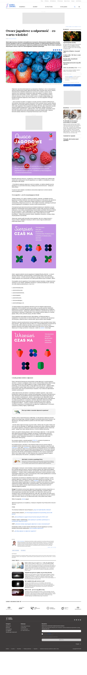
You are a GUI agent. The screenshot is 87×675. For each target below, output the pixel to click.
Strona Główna (68, 26)
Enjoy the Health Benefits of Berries (42, 509)
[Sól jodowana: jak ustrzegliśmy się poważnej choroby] (34, 575)
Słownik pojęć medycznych (11, 632)
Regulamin (36, 648)
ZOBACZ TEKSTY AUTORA (52, 547)
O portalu (13, 648)
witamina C (26, 447)
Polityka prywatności (27, 648)
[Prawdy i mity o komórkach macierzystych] (72, 60)
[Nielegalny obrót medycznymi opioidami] (72, 140)
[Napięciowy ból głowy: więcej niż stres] (72, 52)
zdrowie (42, 327)
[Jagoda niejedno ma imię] (72, 40)
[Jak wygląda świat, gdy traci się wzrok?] (34, 584)
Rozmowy (35, 6)
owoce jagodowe (15, 550)
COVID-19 (34, 440)
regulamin (71, 76)
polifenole (23, 550)
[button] (79, 6)
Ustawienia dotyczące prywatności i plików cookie (49, 648)
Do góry (77, 644)
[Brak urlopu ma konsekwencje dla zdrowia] (72, 63)
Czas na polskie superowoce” (36, 528)
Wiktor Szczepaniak (12, 38)
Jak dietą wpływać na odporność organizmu (25, 531)
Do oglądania (63, 6)
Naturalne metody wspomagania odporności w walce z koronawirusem (32, 524)
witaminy (36, 480)
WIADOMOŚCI (66, 107)
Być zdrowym (75, 26)
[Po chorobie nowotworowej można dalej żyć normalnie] (72, 122)
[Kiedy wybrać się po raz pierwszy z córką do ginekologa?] (34, 566)
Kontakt (7, 648)
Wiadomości (22, 6)
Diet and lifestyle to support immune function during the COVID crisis (31, 517)
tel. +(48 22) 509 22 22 (25, 630)
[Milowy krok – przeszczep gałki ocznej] (34, 592)
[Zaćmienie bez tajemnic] (72, 136)
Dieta (80, 26)
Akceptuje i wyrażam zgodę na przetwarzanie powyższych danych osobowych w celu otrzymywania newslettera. (72, 78)
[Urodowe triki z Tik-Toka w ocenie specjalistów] (72, 56)
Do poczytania (49, 6)
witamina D (14, 447)
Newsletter (19, 648)
